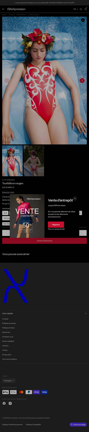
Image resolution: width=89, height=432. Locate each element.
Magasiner (56, 225)
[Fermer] (75, 198)
